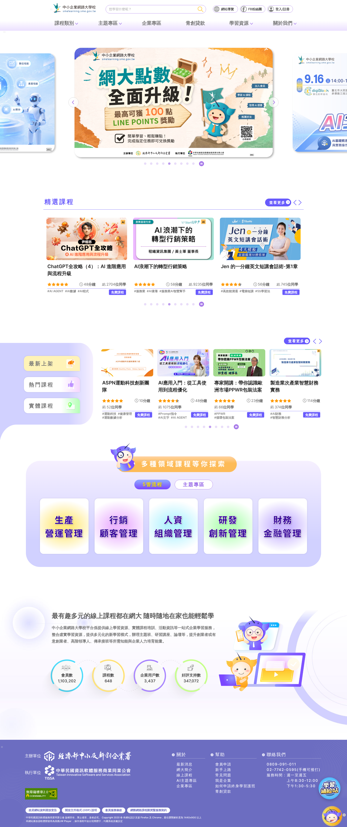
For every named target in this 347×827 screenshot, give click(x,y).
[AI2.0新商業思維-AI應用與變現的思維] (260, 239)
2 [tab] (152, 164)
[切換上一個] (294, 202)
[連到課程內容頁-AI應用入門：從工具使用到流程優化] (127, 362)
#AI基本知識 (266, 291)
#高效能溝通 (142, 291)
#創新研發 (288, 414)
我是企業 (223, 780)
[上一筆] (73, 102)
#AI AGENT (123, 417)
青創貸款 (195, 23)
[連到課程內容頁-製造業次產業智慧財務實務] (239, 362)
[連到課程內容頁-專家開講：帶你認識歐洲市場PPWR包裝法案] (183, 362)
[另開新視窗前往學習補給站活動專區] (329, 788)
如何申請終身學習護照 (235, 786)
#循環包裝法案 (168, 417)
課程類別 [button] (64, 23)
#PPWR (163, 414)
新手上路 (223, 770)
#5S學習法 (175, 291)
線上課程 (185, 775)
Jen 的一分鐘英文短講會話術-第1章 (172, 266)
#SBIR (274, 414)
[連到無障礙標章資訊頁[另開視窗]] (41, 793)
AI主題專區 (187, 780)
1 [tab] (146, 164)
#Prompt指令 (111, 414)
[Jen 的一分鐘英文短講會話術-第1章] (173, 239)
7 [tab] (182, 164)
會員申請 (223, 764)
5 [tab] (170, 164)
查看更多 (277, 202)
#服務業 (52, 291)
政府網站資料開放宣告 (43, 810)
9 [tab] (194, 164)
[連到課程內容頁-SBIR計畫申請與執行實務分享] (295, 362)
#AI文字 (107, 417)
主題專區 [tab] (194, 484)
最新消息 (185, 764)
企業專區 (151, 23)
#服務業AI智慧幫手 (86, 291)
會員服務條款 (113, 810)
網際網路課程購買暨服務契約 (148, 810)
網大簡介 (185, 770)
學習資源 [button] (239, 23)
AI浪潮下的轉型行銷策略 (73, 266)
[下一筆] (273, 102)
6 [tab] (176, 164)
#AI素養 (65, 291)
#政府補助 (277, 417)
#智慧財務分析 (224, 417)
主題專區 (108, 23)
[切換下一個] (300, 202)
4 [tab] (164, 164)
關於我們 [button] (282, 23)
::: (51, 9)
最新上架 (41, 363)
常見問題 (223, 775)
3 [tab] (158, 164)
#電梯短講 (160, 291)
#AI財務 (219, 414)
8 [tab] (188, 164)
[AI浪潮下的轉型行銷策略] (86, 239)
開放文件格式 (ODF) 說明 (81, 810)
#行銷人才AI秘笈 (232, 291)
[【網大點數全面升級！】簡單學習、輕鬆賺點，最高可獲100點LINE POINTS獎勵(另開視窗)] (173, 102)
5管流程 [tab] (152, 484)
